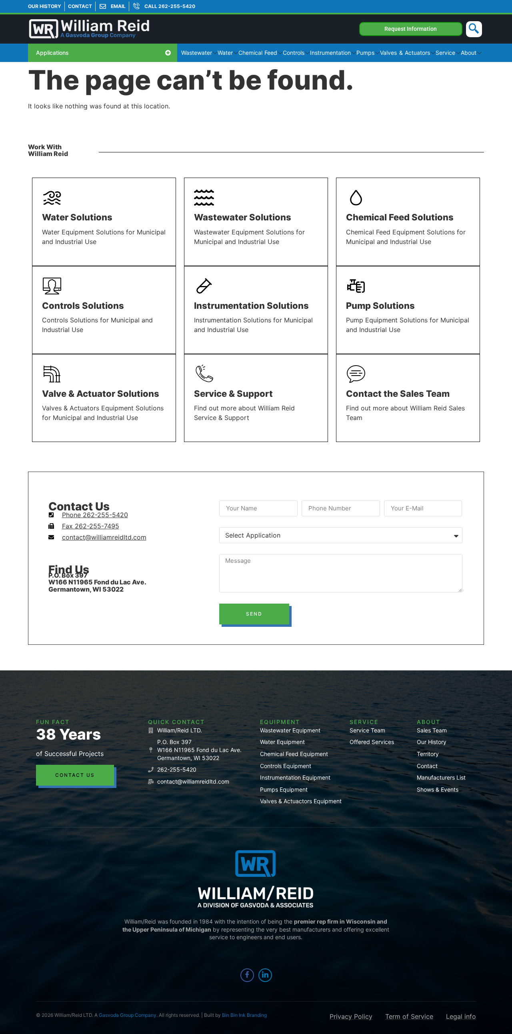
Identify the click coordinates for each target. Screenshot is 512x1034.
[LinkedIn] (265, 975)
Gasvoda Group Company (127, 1015)
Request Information (410, 29)
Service (445, 52)
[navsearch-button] (474, 29)
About (468, 52)
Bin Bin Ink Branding (244, 1015)
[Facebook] (247, 975)
